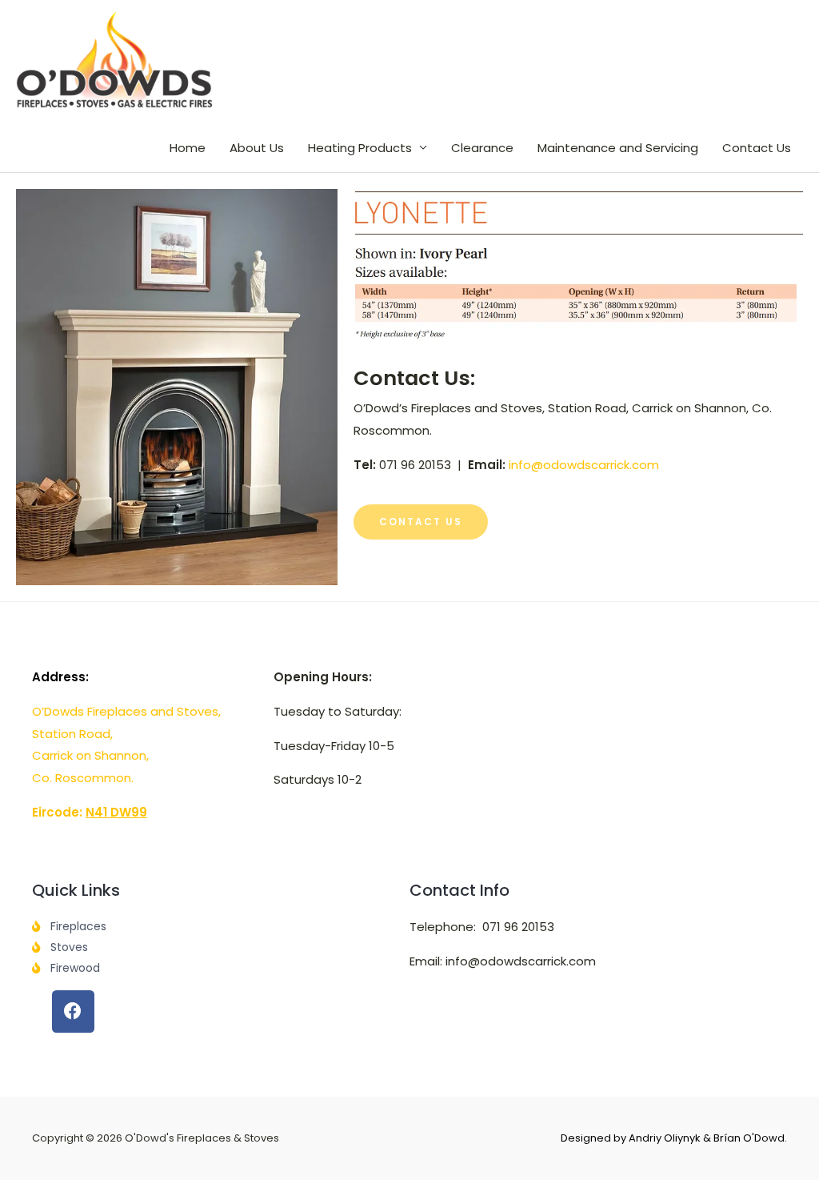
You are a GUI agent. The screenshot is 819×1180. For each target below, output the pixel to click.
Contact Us (756, 147)
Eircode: (89, 812)
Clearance (482, 147)
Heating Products (360, 147)
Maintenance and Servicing (617, 147)
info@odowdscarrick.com (584, 464)
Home (188, 147)
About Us (257, 147)
